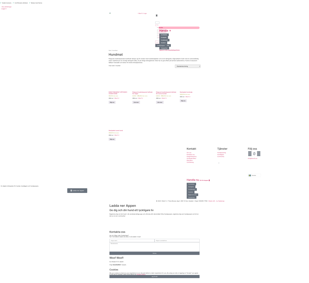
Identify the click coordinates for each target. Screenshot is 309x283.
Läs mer (136, 102)
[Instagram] (259, 154)
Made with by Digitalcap (216, 201)
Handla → (165, 30)
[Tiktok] (254, 154)
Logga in (4, 8)
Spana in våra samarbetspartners (169, 50)
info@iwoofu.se (252, 158)
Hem (110, 50)
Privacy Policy (141, 274)
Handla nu (198, 179)
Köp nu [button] (112, 102)
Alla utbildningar (6, 7)
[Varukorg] (157, 23)
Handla (161, 27)
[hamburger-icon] (156, 25)
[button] (156, 15)
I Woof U (116, 98)
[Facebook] (250, 154)
